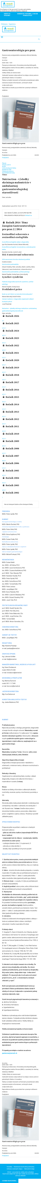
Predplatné (5, 157)
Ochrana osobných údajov (15, 1169)
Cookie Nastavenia (9, 1181)
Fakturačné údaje (29, 1169)
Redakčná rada (6, 169)
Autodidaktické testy (8, 173)
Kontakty (9, 1167)
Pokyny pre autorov (8, 171)
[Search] (39, 39)
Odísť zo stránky (7, 14)
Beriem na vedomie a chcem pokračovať (27, 14)
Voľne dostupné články (9, 168)
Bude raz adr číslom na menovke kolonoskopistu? (17, 294)
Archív (4, 166)
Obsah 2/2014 (6, 165)
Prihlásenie (4, 24)
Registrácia (12, 24)
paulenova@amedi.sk (9, 1053)
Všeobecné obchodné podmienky (24, 1167)
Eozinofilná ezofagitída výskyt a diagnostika (15, 242)
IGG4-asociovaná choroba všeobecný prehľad (16, 259)
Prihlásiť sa (28, 215)
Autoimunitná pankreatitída (10, 264)
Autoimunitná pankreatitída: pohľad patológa (15, 272)
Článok (4, 163)
